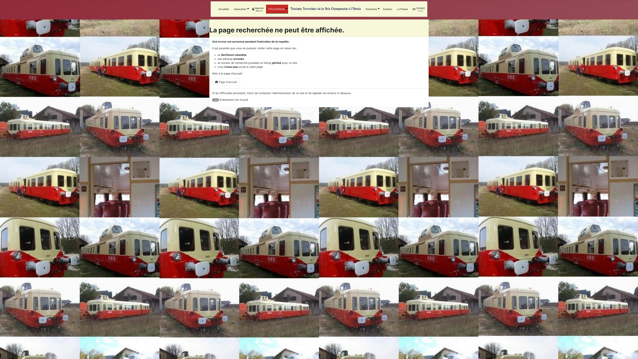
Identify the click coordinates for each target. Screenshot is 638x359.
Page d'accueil (227, 82)
